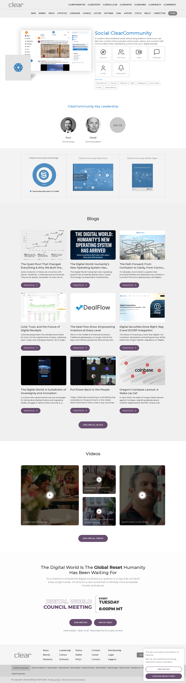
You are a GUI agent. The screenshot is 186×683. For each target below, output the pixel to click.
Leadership (75, 13)
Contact (96, 659)
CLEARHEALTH (155, 5)
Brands (42, 13)
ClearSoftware (88, 668)
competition (159, 13)
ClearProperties (18, 674)
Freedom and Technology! (35, 522)
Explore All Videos (93, 538)
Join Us (117, 125)
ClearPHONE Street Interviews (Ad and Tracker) (99, 521)
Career (95, 655)
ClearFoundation (38, 668)
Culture (97, 13)
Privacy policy (54, 680)
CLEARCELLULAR (110, 5)
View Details (164, 669)
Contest (96, 650)
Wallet (147, 13)
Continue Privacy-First (163, 676)
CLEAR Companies (21, 668)
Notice (82, 680)
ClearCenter (52, 668)
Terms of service (69, 680)
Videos (51, 13)
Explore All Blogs (93, 425)
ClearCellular (75, 668)
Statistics (62, 13)
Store (172, 13)
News (33, 13)
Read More (29, 285)
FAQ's (78, 659)
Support (128, 13)
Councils (87, 13)
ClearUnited (63, 668)
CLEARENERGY (170, 5)
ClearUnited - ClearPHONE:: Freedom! (98, 489)
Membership (114, 650)
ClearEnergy (112, 668)
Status (138, 13)
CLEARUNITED (126, 5)
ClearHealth (101, 668)
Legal (118, 13)
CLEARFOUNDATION (76, 5)
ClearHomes (124, 668)
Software (108, 13)
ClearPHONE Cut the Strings (134, 522)
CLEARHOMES (140, 5)
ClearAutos (135, 668)
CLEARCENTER (94, 5)
